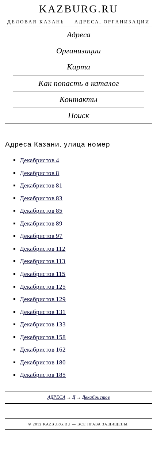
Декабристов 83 (41, 198)
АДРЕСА (56, 397)
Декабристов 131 (43, 311)
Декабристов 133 (43, 324)
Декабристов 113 (42, 261)
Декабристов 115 (42, 273)
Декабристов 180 (43, 362)
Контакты (78, 99)
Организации (78, 50)
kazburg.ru (78, 9)
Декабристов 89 (41, 223)
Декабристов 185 (43, 374)
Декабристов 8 (39, 173)
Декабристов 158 (43, 337)
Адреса (79, 34)
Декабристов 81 (41, 185)
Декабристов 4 (39, 160)
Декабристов (96, 397)
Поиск (78, 115)
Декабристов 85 (41, 210)
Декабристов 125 (43, 286)
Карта (78, 66)
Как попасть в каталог (78, 83)
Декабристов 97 (41, 235)
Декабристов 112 (42, 248)
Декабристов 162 (43, 349)
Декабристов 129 (43, 299)
